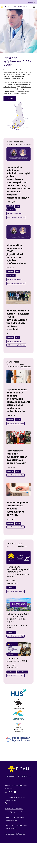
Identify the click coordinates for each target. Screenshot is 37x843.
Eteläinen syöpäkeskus (14, 213)
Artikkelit (10, 206)
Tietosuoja (10, 776)
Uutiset (18, 419)
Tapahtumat (11, 587)
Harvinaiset (11, 210)
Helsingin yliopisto (9, 87)
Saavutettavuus (24, 776)
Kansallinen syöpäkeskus (15, 423)
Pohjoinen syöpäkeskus (15, 834)
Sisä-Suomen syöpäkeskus (16, 217)
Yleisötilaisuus (22, 672)
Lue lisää (10, 98)
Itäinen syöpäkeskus (14, 809)
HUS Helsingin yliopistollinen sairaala (16, 84)
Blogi (17, 206)
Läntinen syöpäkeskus (14, 817)
